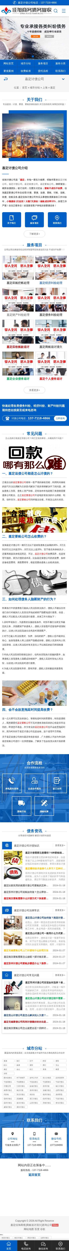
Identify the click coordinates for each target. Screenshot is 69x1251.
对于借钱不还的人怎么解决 (21, 1078)
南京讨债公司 (18, 1238)
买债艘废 (20, 1099)
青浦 (44, 1069)
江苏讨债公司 (21, 1086)
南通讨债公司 (8, 1090)
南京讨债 (20, 1090)
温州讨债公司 (8, 1103)
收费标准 (26, 70)
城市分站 (26, 63)
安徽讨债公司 (47, 1090)
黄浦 (5, 1061)
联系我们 (60, 70)
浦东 (31, 1065)
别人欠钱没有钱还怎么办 (47, 1078)
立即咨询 (60, 418)
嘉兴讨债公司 (21, 1103)
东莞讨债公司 (6, 1238)
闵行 (44, 1065)
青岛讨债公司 (60, 1103)
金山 (18, 1069)
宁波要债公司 (47, 1082)
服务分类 (60, 63)
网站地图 (29, 1229)
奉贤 (57, 1069)
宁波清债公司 (8, 1082)
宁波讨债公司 (60, 1082)
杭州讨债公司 (47, 1099)
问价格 (6, 1094)
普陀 (57, 1061)
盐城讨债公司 (34, 1086)
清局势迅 (59, 1094)
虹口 (5, 1065)
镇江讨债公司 (60, 1086)
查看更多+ (34, 390)
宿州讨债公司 (8, 1099)
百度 (37, 1229)
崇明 (5, 1073)
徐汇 (18, 1061)
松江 (31, 1069)
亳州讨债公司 (47, 1095)
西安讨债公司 (31, 1238)
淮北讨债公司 (21, 1095)
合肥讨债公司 (60, 1090)
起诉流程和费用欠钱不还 (60, 1078)
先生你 (32, 1094)
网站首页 (9, 63)
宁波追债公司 (34, 1082)
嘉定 (52, 87)
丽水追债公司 (8, 1078)
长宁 (31, 1061)
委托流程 (43, 70)
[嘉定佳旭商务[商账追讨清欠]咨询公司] (26, 10)
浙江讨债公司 (34, 1099)
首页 (24, 87)
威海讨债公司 (8, 1107)
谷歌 (42, 1229)
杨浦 (18, 1065)
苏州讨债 (46, 1086)
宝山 (57, 1065)
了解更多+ (34, 233)
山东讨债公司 (34, 1103)
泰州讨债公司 (34, 1090)
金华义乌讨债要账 (34, 1078)
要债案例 (9, 70)
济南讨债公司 (47, 1103)
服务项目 (43, 63)
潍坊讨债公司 (21, 1107)
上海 (45, 87)
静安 (44, 1061)
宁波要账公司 (21, 1082)
